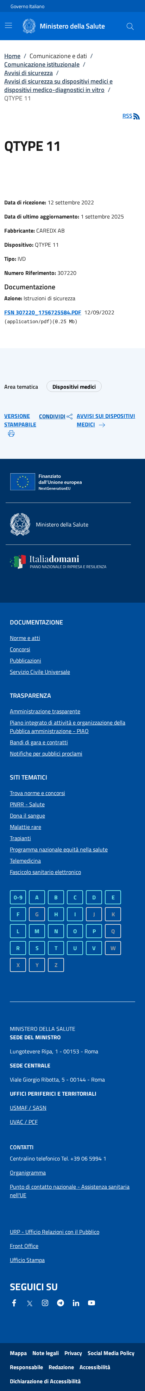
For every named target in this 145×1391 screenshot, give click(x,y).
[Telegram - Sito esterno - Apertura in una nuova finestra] (60, 1302)
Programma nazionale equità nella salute (59, 849)
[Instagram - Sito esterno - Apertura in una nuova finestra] (45, 1302)
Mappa (18, 1353)
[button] (130, 26)
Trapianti (20, 838)
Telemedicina (25, 860)
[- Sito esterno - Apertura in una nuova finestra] (91, 1302)
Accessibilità (95, 1367)
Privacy (73, 1353)
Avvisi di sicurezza (28, 73)
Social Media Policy (111, 1353)
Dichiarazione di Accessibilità (45, 1381)
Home (12, 56)
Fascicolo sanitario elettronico (45, 872)
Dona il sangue (27, 815)
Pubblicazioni (25, 660)
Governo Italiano (27, 6)
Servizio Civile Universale (40, 671)
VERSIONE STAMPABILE (20, 420)
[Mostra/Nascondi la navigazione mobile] (8, 25)
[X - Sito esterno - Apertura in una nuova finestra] (29, 1303)
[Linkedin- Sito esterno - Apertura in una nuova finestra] (76, 1302)
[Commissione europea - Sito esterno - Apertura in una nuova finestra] (46, 482)
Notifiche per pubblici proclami (46, 753)
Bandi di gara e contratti (39, 742)
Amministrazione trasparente (45, 711)
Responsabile (26, 1367)
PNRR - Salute (27, 804)
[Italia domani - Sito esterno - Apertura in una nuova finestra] (62, 562)
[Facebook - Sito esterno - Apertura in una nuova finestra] (14, 1302)
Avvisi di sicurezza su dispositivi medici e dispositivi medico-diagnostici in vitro (58, 85)
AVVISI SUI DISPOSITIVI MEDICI (106, 420)
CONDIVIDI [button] (52, 416)
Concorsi (20, 649)
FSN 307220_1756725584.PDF (42, 312)
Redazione (61, 1367)
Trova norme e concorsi (37, 793)
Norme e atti (25, 638)
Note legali (45, 1353)
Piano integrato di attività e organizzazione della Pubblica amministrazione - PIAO (67, 726)
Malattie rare (25, 827)
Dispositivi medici (74, 386)
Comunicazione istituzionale (42, 64)
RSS (127, 115)
